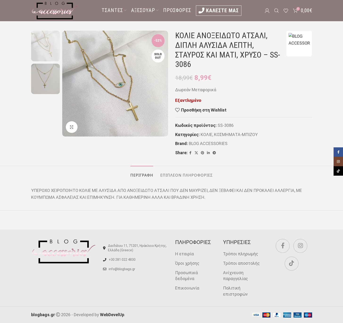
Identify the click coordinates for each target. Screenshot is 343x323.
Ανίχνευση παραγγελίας (235, 275)
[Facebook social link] (190, 153)
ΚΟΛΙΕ (206, 134)
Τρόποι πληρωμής (240, 253)
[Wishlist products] (286, 10)
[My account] (267, 10)
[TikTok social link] (292, 264)
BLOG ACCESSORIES (208, 143)
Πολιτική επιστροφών (235, 291)
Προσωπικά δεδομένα (186, 275)
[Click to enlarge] (72, 127)
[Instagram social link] (300, 246)
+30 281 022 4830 (122, 259)
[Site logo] (54, 10)
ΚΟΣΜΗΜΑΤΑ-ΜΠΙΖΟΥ (236, 134)
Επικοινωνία (187, 288)
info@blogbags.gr (122, 269)
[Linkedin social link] (208, 153)
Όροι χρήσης (187, 263)
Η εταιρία (184, 253)
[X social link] (196, 153)
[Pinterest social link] (202, 153)
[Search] (276, 10)
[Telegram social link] (214, 153)
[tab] (141, 173)
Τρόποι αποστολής (241, 263)
